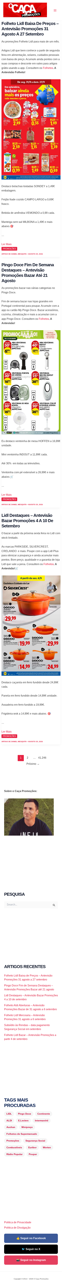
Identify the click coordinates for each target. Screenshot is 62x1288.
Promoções (12, 1140)
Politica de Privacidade (17, 1222)
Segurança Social (35, 1140)
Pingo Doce (24, 1113)
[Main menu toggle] (55, 10)
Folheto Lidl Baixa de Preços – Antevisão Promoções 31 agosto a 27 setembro (30, 29)
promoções (9, 249)
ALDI (9, 1120)
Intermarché (41, 1120)
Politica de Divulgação (17, 1227)
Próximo (33, 763)
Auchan (10, 1127)
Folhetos (48, 68)
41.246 (41, 757)
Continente (43, 1113)
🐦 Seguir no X (31, 1249)
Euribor (32, 1147)
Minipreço (27, 1127)
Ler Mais (6, 244)
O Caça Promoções (6, 17)
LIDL (9, 1113)
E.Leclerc (23, 1120)
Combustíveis (14, 1147)
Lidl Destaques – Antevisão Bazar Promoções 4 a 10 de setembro (27, 520)
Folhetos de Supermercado (21, 1134)
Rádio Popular (14, 1154)
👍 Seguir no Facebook (31, 1238)
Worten (47, 1147)
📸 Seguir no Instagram (31, 1260)
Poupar (33, 1154)
